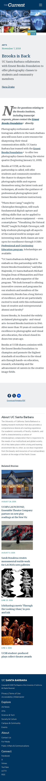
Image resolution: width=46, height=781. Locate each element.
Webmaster (19, 697)
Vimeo (4, 763)
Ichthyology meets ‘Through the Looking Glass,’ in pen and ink (17, 609)
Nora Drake (8, 86)
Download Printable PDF (16, 400)
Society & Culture (9, 719)
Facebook (5, 756)
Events (4, 727)
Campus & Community (10, 723)
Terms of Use (14, 693)
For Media (5, 741)
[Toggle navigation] (40, 4)
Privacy (4, 693)
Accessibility (6, 697)
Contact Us (6, 737)
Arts (4, 45)
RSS (3, 774)
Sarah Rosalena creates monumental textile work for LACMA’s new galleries (15, 561)
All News (5, 707)
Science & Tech (8, 715)
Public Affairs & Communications (15, 746)
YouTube (5, 767)
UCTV (4, 771)
